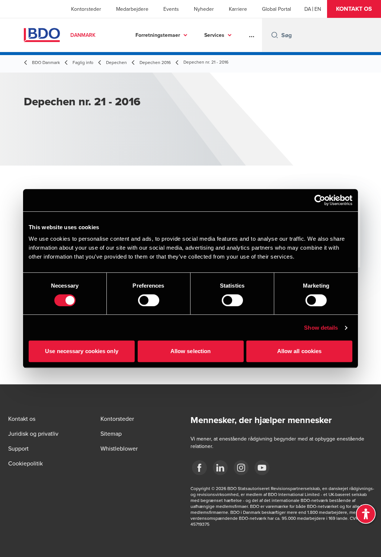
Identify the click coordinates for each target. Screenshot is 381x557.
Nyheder (204, 9)
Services (214, 35)
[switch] (148, 300)
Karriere (238, 9)
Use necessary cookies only (81, 351)
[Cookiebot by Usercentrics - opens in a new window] (319, 200)
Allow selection (190, 351)
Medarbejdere (132, 9)
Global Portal (276, 9)
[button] (354, 9)
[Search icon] (274, 35)
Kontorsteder (86, 9)
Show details (321, 327)
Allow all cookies (299, 351)
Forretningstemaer (157, 35)
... (251, 35)
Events (171, 9)
